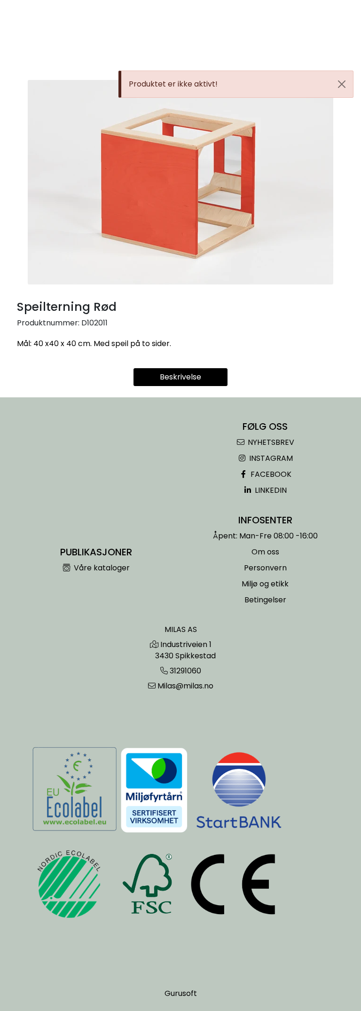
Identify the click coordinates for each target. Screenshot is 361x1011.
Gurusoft (181, 993)
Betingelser (265, 599)
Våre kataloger (101, 567)
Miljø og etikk (265, 583)
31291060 (185, 670)
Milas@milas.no (185, 685)
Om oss (265, 551)
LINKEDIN (270, 490)
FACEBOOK (270, 474)
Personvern (265, 567)
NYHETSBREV (270, 442)
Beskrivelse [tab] (180, 376)
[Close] (341, 84)
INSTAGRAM (270, 458)
